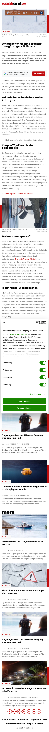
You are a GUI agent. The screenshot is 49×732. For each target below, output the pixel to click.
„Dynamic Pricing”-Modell (25, 259)
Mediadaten (23, 719)
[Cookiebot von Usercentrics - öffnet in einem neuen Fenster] (35, 322)
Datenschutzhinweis (15, 723)
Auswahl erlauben (24, 408)
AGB (45, 719)
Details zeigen (35, 394)
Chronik (7, 32)
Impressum (36, 719)
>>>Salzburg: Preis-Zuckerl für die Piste (17, 194)
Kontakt (39, 723)
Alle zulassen (24, 401)
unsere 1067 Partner (18, 334)
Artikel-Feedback (25, 728)
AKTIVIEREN (39, 73)
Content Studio (9, 719)
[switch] (42, 370)
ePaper (30, 723)
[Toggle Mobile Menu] (45, 3)
